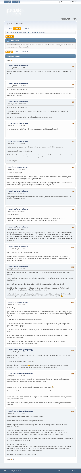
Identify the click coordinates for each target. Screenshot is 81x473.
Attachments (24, 52)
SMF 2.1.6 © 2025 (8, 471)
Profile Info (9, 36)
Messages (9, 52)
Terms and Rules (66, 471)
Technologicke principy (25, 350)
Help (59, 471)
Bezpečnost (12, 66)
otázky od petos (22, 66)
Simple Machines (18, 471)
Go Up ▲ (74, 471)
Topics (16, 52)
